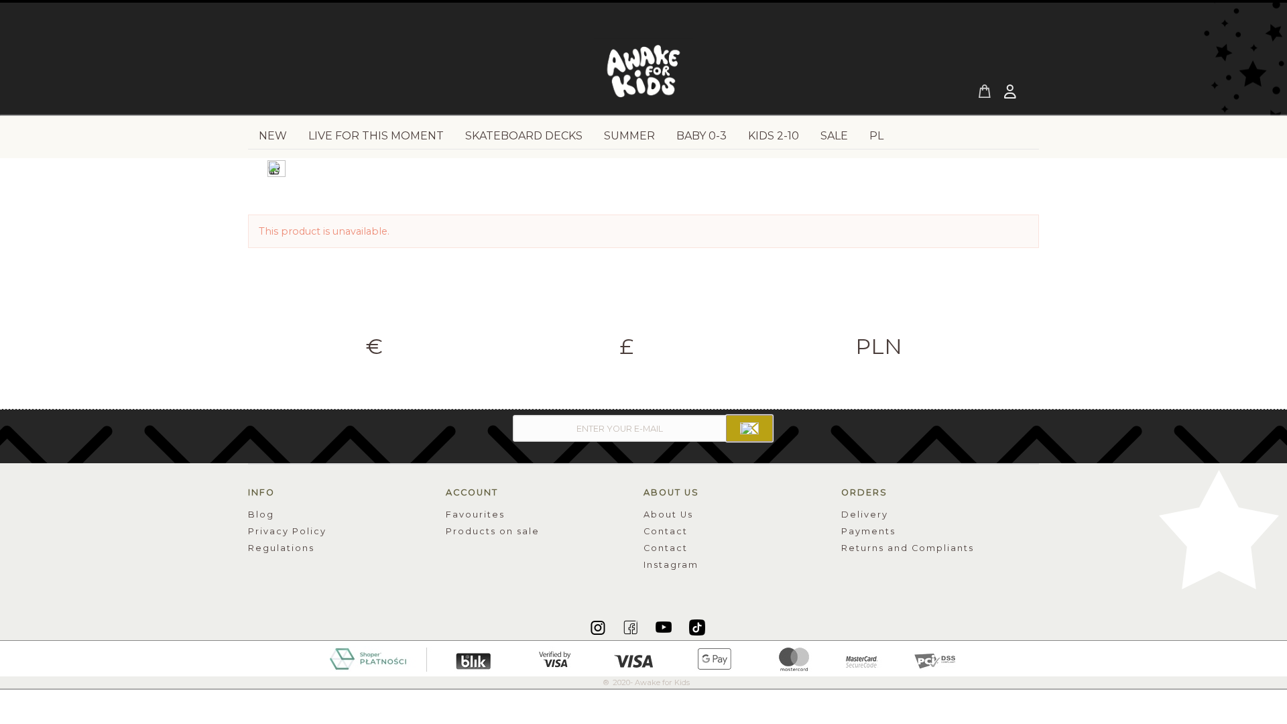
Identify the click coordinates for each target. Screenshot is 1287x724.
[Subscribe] (749, 428)
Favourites (475, 514)
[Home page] (643, 75)
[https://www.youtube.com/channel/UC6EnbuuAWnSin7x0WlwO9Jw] (665, 626)
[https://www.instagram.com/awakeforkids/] (599, 626)
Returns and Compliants (907, 548)
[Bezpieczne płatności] (644, 658)
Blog (261, 514)
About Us (668, 514)
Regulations (281, 548)
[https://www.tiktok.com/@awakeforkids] (697, 626)
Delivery (864, 514)
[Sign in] (1011, 93)
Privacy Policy (287, 531)
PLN (878, 347)
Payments (868, 531)
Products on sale (493, 531)
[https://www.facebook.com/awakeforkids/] (632, 626)
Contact (666, 531)
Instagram (671, 565)
